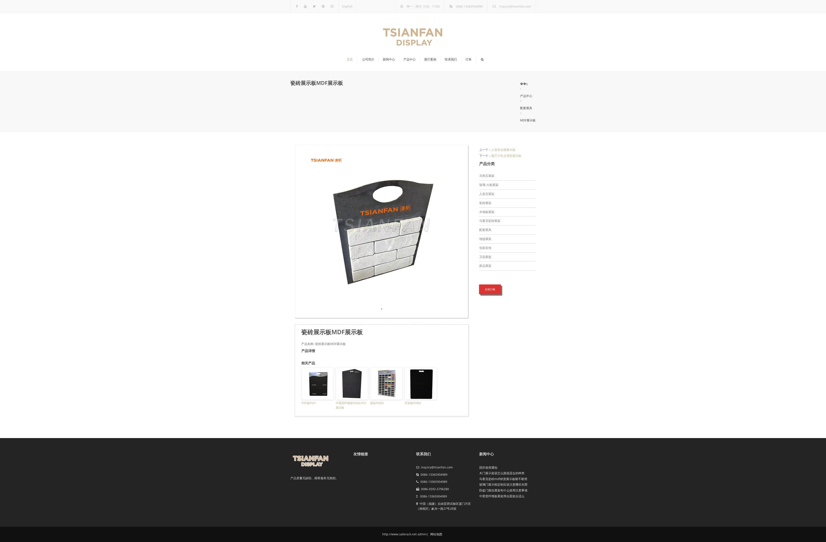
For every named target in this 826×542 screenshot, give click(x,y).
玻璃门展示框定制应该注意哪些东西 (503, 484)
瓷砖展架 (485, 203)
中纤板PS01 (308, 403)
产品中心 (410, 59)
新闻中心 (389, 59)
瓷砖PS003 (377, 403)
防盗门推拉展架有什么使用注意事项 (503, 490)
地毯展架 (485, 239)
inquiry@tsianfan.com (515, 6)
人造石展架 (486, 194)
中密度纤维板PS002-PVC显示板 (351, 405)
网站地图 (435, 534)
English (347, 6)
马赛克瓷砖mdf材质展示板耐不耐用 (503, 479)
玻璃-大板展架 (488, 185)
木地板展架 (486, 212)
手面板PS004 (413, 403)
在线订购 (490, 289)
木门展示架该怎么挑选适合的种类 (501, 473)
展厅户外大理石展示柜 (506, 156)
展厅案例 (430, 59)
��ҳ (524, 84)
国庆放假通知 (488, 467)
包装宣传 (485, 248)
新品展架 (485, 266)
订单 (468, 59)
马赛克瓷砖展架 (489, 221)
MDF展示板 (528, 120)
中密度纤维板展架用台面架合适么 (501, 496)
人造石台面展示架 (503, 150)
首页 (350, 59)
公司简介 (368, 59)
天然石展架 (486, 176)
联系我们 (451, 59)
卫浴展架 (485, 257)
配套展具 (526, 108)
